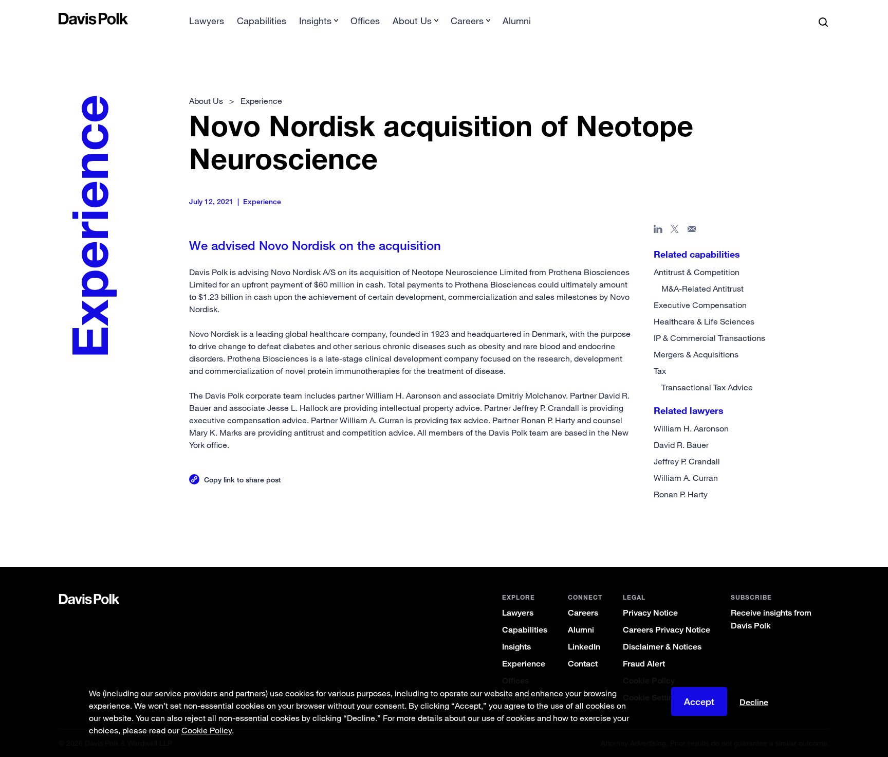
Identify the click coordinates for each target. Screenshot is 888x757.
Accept (699, 701)
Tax (660, 371)
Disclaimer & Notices (662, 647)
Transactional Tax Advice (707, 387)
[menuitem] (206, 24)
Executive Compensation (700, 305)
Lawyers (206, 20)
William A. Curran (686, 478)
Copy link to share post (242, 479)
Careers (583, 613)
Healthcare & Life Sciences (704, 321)
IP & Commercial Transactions (709, 338)
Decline (753, 702)
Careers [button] (467, 20)
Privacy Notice (650, 613)
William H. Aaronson (691, 428)
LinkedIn (584, 647)
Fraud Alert (644, 664)
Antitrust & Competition (696, 272)
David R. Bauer (681, 445)
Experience (523, 664)
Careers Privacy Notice (666, 630)
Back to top (776, 525)
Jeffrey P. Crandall (687, 461)
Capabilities (261, 20)
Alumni (517, 20)
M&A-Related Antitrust (702, 288)
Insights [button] (315, 20)
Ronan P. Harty (681, 494)
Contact (583, 664)
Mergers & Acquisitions (696, 354)
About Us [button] (412, 20)
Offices (365, 20)
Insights (516, 647)
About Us (206, 101)
